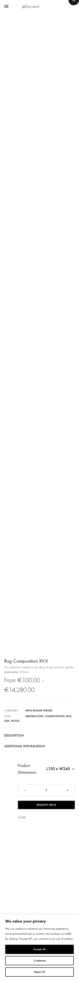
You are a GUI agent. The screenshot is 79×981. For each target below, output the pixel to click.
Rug (68, 716)
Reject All (39, 972)
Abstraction (34, 716)
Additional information (24, 746)
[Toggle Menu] (6, 6)
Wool (15, 721)
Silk (6, 721)
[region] (39, 947)
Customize (39, 960)
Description (14, 735)
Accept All (39, 949)
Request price (46, 805)
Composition (54, 716)
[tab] (39, 735)
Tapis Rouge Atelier (38, 710)
